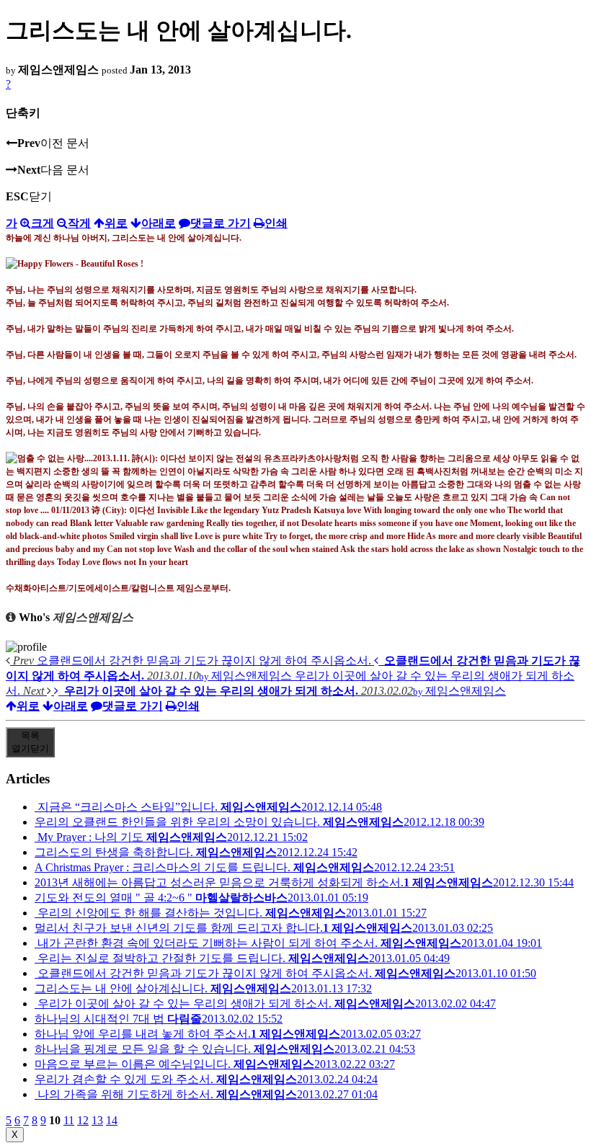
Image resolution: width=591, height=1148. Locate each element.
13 (97, 1120)
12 (83, 1120)
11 (68, 1120)
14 (111, 1120)
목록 (30, 742)
